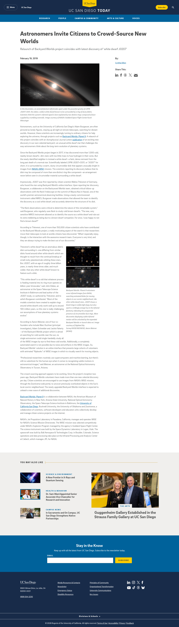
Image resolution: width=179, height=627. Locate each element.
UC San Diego (26, 7)
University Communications (100, 590)
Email (50, 555)
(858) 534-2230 (26, 596)
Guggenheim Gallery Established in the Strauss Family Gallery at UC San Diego (125, 514)
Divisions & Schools (89, 616)
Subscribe (161, 7)
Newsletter (62, 586)
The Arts (125, 506)
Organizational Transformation (101, 586)
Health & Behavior (56, 491)
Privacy (122, 623)
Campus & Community (87, 18)
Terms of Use (102, 623)
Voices (136, 18)
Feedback (130, 623)
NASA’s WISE (38, 169)
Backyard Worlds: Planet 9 (74, 136)
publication (77, 139)
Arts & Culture (115, 18)
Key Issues (94, 594)
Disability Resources (65, 594)
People (62, 18)
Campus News (53, 510)
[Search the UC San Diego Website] (173, 7)
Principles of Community (99, 582)
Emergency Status (65, 590)
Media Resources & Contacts (69, 582)
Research (44, 18)
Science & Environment (59, 474)
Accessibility (113, 623)
